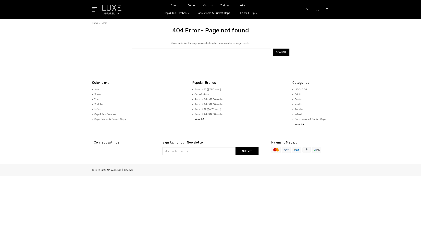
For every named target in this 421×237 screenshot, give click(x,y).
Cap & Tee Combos (175, 13)
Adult (174, 5)
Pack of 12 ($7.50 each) (208, 89)
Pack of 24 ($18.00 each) (209, 99)
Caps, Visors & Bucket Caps (213, 13)
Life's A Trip (247, 13)
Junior (192, 5)
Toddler (225, 5)
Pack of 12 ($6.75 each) (208, 109)
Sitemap (128, 170)
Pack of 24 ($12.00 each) (209, 104)
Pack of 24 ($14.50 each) (209, 114)
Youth (206, 5)
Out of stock (202, 94)
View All (199, 119)
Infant (244, 5)
